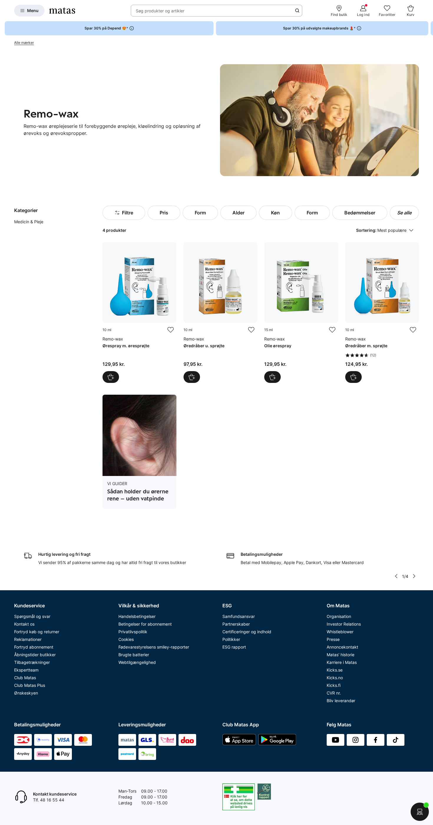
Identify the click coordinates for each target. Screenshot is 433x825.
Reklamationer (28, 639)
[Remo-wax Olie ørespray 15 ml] (301, 312)
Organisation (339, 616)
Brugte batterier (133, 654)
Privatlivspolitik (132, 631)
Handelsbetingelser (137, 616)
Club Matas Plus (29, 685)
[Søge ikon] (297, 10)
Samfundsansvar (238, 616)
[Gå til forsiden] (62, 10)
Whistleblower (340, 631)
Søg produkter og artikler (160, 10)
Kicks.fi (334, 685)
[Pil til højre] (428, 28)
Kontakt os (24, 623)
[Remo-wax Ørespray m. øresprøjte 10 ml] (139, 312)
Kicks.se (335, 669)
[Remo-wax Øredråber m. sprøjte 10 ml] (382, 312)
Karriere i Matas (342, 662)
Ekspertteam (26, 669)
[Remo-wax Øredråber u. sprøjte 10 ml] (220, 312)
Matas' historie (340, 654)
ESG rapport (234, 646)
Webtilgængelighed (137, 662)
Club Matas (25, 677)
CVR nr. (334, 692)
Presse (333, 639)
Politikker (231, 639)
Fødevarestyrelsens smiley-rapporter (153, 646)
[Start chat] (420, 812)
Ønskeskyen (26, 692)
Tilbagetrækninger (32, 662)
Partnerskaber (236, 623)
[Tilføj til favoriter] (170, 330)
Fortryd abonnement (33, 646)
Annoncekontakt (342, 646)
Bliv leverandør (341, 700)
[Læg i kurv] (111, 377)
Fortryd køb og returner (36, 631)
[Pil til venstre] (396, 576)
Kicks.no (335, 677)
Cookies (126, 639)
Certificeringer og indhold (246, 631)
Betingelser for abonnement (145, 623)
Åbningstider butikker (35, 654)
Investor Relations (344, 623)
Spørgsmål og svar (32, 616)
